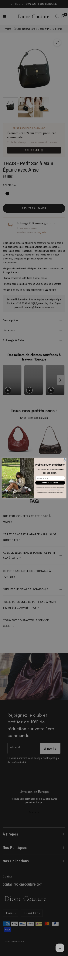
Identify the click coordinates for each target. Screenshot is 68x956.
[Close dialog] (64, 459)
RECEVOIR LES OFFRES (50, 482)
